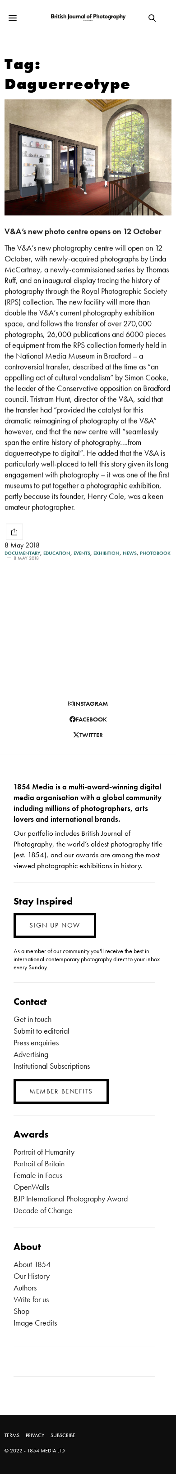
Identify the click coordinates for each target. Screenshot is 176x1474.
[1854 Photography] (88, 18)
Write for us (31, 1299)
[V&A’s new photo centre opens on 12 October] (88, 157)
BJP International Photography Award (71, 1198)
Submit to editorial (41, 1031)
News (130, 553)
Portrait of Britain (39, 1163)
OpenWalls (31, 1187)
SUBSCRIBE (63, 1435)
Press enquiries (36, 1042)
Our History (32, 1276)
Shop (21, 1311)
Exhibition (106, 553)
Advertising (31, 1054)
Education (56, 553)
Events (82, 553)
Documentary (22, 553)
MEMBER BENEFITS (61, 1091)
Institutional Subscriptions (52, 1066)
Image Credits (35, 1322)
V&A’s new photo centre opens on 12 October (83, 231)
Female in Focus (38, 1175)
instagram (91, 703)
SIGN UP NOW (54, 925)
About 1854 (32, 1264)
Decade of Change (43, 1210)
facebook (91, 719)
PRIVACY (35, 1435)
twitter (91, 735)
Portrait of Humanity (44, 1152)
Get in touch (32, 1019)
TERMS (12, 1435)
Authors (25, 1287)
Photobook (155, 553)
